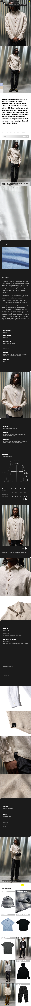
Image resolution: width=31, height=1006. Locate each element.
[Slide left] (23, 499)
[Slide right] (26, 499)
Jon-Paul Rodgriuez (12, 881)
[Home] (15, 1)
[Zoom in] (15, 23)
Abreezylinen (6, 244)
